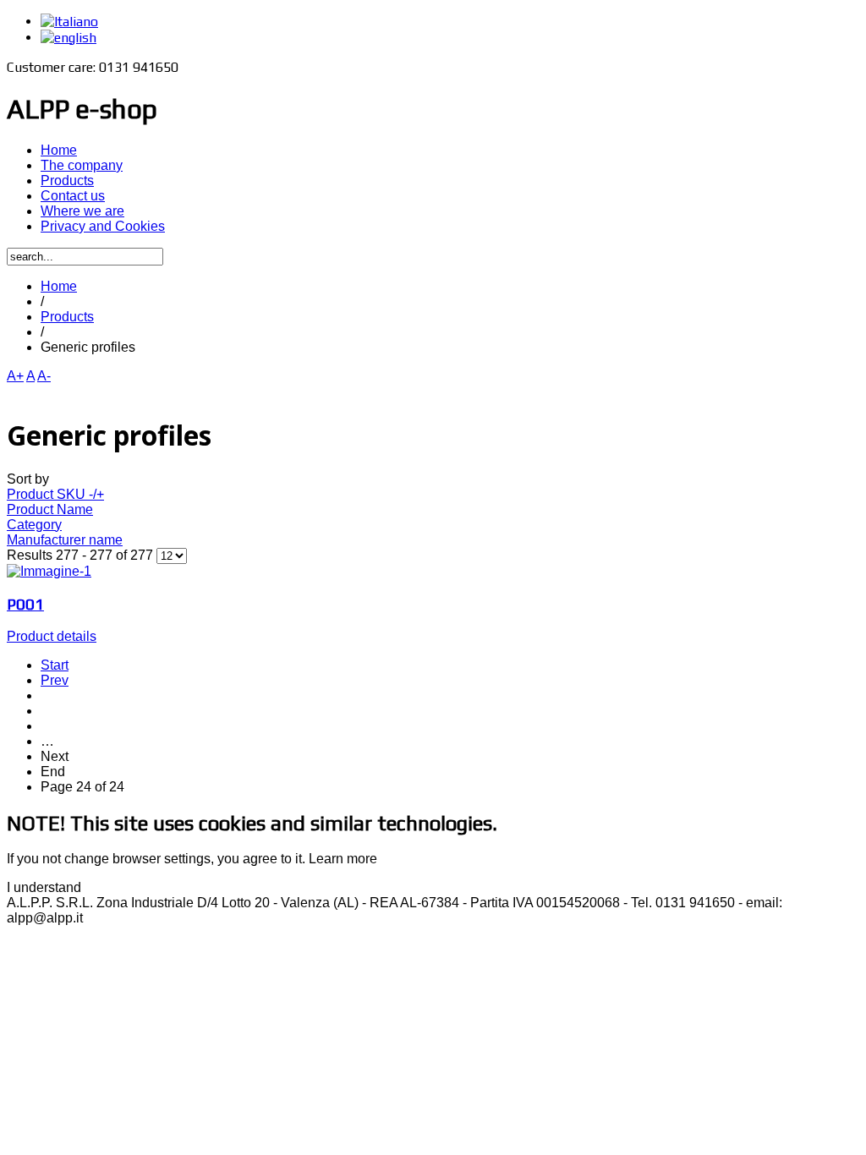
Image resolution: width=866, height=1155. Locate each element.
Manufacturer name (65, 540)
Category (34, 524)
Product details (51, 636)
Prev (55, 680)
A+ (15, 376)
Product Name (50, 509)
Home (59, 286)
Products (67, 316)
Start (55, 665)
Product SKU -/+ (55, 494)
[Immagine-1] (49, 571)
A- (44, 376)
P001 (25, 603)
